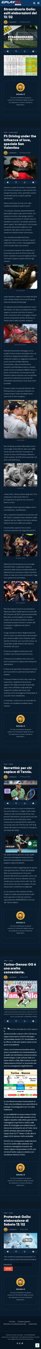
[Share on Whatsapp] (25, 51)
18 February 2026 (25, 153)
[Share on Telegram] (33, 51)
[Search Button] (34, 3)
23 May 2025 (24, 977)
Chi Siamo (12, 1321)
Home (5, 132)
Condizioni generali (24, 1321)
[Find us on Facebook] (17, 1343)
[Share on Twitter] (16, 51)
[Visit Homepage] (11, 3)
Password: (8, 1265)
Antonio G (13, 22)
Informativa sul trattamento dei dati (14, 1324)
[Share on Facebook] (8, 51)
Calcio (11, 764)
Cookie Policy (33, 1324)
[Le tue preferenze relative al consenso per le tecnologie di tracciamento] (37, 1345)
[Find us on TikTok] (22, 1343)
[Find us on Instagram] (19, 1343)
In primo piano (13, 132)
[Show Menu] (38, 3)
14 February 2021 (25, 22)
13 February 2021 (25, 777)
